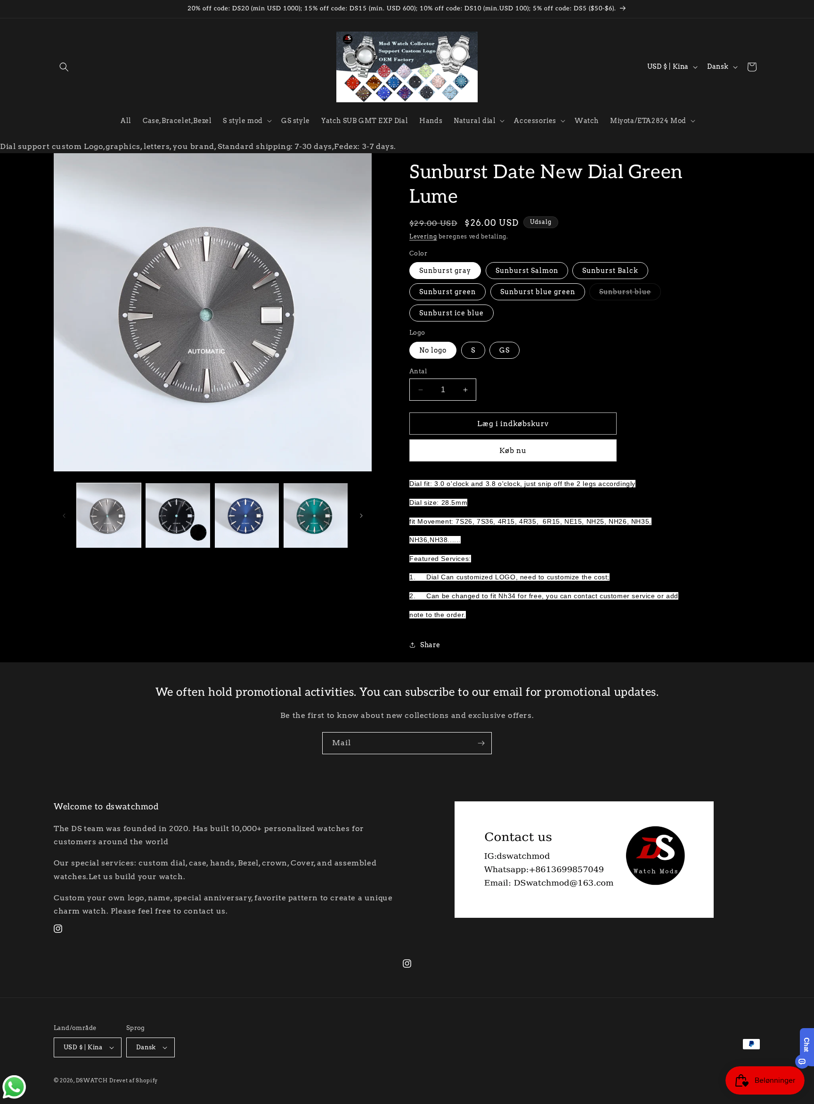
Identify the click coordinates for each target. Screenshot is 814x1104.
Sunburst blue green (537, 292)
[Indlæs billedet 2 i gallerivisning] (178, 515)
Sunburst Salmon (527, 270)
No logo (433, 350)
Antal (418, 371)
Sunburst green (447, 292)
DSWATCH (92, 1080)
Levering (423, 236)
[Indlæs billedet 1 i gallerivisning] (109, 515)
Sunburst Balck (610, 270)
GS (504, 350)
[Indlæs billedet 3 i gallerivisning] (247, 515)
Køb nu (513, 450)
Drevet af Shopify (133, 1080)
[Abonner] (481, 743)
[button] (64, 67)
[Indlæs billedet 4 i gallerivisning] (316, 515)
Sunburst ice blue (451, 313)
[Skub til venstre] (64, 515)
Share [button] (430, 645)
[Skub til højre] (361, 515)
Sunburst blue (630, 294)
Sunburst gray (445, 270)
